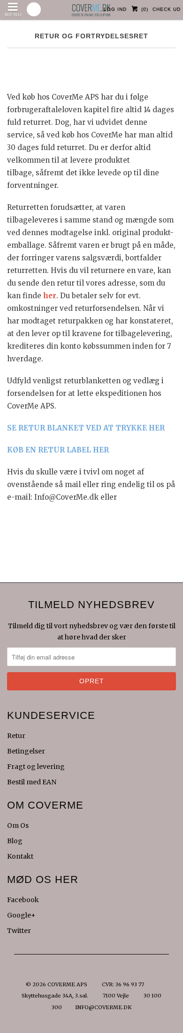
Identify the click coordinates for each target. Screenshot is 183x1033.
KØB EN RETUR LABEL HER (58, 449)
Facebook (23, 900)
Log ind (115, 9)
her (49, 295)
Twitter (19, 930)
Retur (16, 736)
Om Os (18, 825)
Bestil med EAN (31, 782)
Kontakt (20, 856)
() (144, 9)
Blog (15, 841)
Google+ (21, 915)
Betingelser (26, 751)
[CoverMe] (91, 7)
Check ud (166, 9)
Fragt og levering (36, 766)
